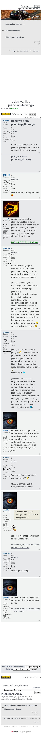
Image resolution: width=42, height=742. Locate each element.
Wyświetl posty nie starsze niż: (13, 666)
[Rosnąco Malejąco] (28, 669)
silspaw (14, 131)
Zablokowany (6, 113)
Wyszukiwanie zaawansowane (29, 9)
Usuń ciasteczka (15, 718)
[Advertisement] (21, 76)
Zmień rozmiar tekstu (38, 43)
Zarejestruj (24, 51)
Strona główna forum (13, 24)
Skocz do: (36, 688)
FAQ (13, 51)
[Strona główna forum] (21, 11)
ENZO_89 (14, 179)
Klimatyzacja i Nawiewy (14, 37)
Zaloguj (35, 51)
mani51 (6, 430)
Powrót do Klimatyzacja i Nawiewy (15, 685)
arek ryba (6, 219)
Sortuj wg (9, 669)
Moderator (14, 109)
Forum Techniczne (12, 31)
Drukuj (34, 43)
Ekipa (6, 718)
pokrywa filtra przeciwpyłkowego (21, 103)
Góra (39, 152)
